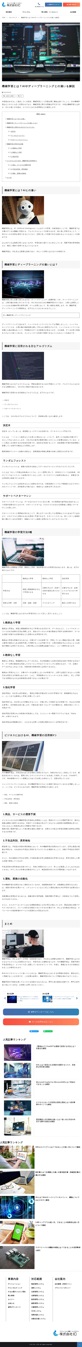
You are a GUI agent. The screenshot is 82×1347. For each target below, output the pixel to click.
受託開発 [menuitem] (9, 12)
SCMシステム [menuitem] (36, 1311)
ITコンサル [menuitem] (26, 12)
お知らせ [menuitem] (11, 1303)
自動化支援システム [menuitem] (38, 1318)
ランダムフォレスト (18, 135)
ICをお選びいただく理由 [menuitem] (17, 1291)
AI (21, 96)
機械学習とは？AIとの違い (16, 119)
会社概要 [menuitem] (73, 12)
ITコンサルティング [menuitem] (15, 1288)
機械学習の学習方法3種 (15, 144)
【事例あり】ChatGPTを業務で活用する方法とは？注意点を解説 (56, 1047)
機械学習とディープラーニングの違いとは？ (22, 123)
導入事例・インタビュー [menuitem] (50, 12)
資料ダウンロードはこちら (42, 1012)
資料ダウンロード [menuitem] (14, 1307)
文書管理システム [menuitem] (37, 1307)
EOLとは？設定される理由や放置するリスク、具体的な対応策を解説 (55, 1066)
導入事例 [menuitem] (11, 1295)
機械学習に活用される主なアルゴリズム (21, 127)
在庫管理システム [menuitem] (37, 1295)
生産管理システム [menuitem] (37, 1291)
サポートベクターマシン (19, 140)
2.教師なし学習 (16, 152)
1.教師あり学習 (16, 148)
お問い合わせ (72, 4)
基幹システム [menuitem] (36, 1288)
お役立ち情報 (9, 96)
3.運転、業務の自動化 (18, 173)
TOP (3, 17)
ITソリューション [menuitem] (14, 1284)
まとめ (9, 177)
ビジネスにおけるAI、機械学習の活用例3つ (22, 161)
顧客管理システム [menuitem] (37, 1303)
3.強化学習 (15, 156)
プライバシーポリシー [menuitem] (63, 1288)
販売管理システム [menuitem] (37, 1299)
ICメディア (13, 17)
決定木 (13, 131)
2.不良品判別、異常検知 (19, 169)
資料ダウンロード (54, 4)
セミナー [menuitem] (11, 1299)
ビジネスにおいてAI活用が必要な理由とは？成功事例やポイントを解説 (55, 1103)
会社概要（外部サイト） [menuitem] (63, 1284)
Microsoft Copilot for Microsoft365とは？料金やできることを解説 (55, 1083)
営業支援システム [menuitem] (37, 1315)
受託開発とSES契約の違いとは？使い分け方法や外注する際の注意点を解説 (55, 1120)
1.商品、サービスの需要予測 (21, 165)
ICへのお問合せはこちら (42, 1022)
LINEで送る (49, 1031)
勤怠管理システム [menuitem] (37, 1284)
